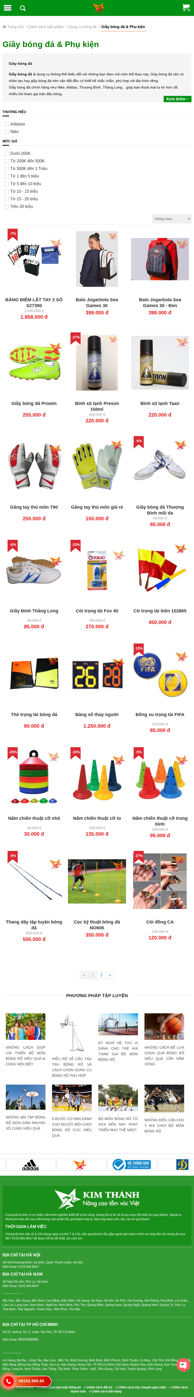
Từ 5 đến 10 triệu (25, 184)
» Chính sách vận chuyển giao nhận (140, 1387)
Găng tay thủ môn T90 (34, 507)
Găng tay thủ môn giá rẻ (97, 507)
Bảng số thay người (96, 714)
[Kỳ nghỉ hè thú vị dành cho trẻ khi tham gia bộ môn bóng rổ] (118, 1024)
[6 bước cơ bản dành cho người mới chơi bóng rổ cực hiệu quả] (72, 1098)
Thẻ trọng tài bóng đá (34, 714)
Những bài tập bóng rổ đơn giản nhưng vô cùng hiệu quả (25, 1122)
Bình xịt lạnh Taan (159, 403)
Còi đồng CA (160, 922)
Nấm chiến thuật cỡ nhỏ (34, 818)
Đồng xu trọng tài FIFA (160, 714)
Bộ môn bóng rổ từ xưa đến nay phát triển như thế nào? (118, 1124)
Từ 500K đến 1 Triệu (28, 168)
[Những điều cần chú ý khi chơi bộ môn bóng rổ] (164, 1098)
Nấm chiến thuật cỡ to (97, 818)
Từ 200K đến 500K (27, 161)
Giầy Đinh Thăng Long (34, 610)
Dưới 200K (20, 153)
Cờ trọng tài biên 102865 (159, 610)
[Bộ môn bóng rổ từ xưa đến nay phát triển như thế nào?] (118, 1098)
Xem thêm (176, 99)
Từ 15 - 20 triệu (24, 199)
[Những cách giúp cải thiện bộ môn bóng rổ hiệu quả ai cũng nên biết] (25, 1026)
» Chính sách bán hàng (105, 1391)
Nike (14, 132)
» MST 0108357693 (20, 1387)
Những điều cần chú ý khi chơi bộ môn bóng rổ (164, 1125)
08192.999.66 (31, 1381)
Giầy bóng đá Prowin (34, 403)
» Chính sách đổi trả (98, 1387)
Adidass (17, 124)
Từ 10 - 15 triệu (24, 191)
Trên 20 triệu (21, 206)
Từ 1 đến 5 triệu (24, 176)
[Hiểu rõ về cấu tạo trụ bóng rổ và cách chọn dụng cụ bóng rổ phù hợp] (72, 1033)
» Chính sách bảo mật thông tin (59, 1387)
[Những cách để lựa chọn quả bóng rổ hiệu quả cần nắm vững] (164, 1026)
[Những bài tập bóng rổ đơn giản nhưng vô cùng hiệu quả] (25, 1097)
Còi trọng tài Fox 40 (97, 610)
